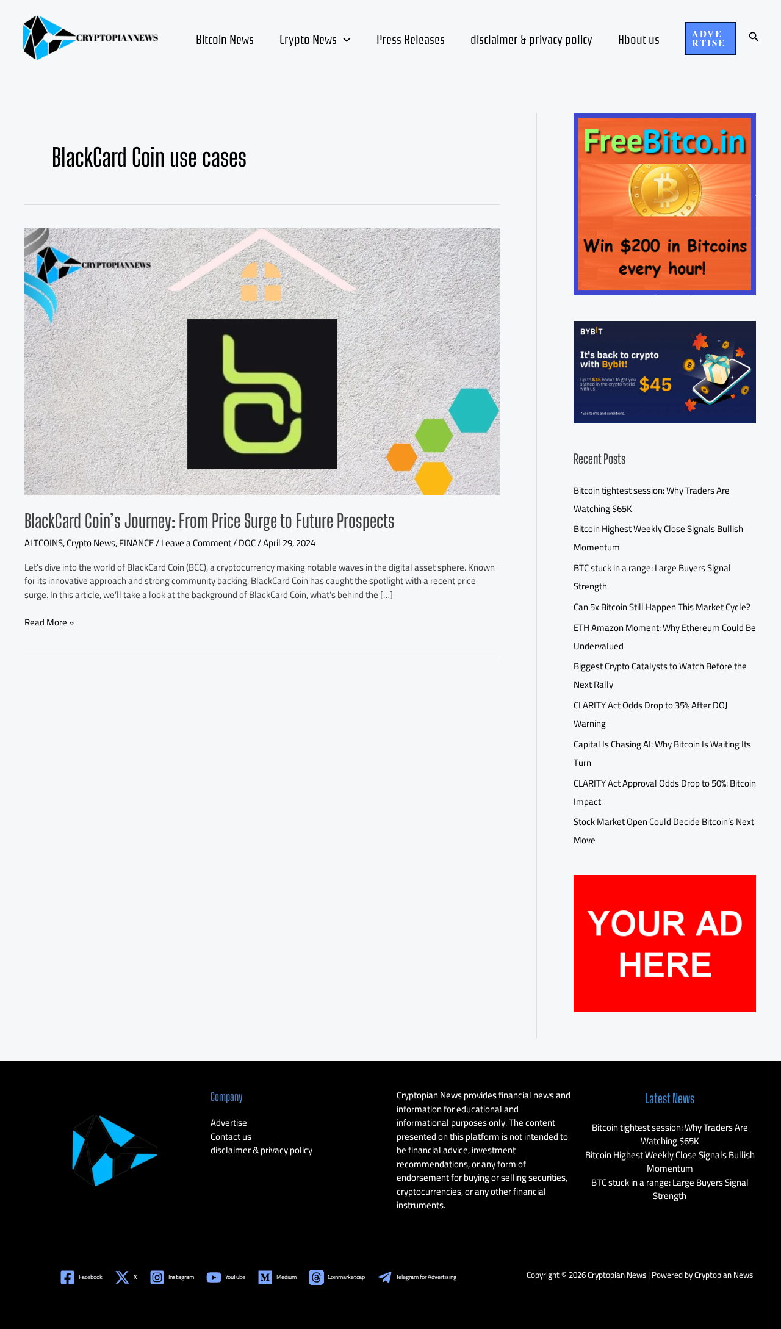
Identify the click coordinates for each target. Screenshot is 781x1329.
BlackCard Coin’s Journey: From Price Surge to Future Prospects (209, 520)
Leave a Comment (196, 543)
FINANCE (136, 543)
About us (639, 38)
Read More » (49, 623)
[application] (344, 38)
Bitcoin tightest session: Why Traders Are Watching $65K (670, 1134)
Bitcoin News (225, 38)
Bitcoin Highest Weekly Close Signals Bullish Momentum (670, 1162)
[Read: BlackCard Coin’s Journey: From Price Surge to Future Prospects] (262, 360)
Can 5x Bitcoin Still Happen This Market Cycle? (662, 607)
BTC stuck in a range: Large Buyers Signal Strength (670, 1189)
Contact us (231, 1136)
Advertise (229, 1122)
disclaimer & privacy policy (531, 38)
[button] (710, 38)
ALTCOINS (43, 543)
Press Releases (410, 38)
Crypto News (308, 38)
